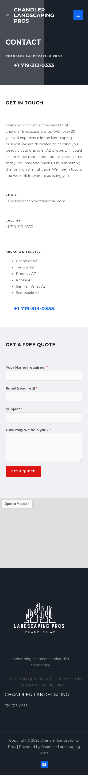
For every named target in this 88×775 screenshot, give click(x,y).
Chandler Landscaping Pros (34, 15)
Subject (14, 409)
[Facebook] (44, 764)
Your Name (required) (27, 367)
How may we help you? (28, 430)
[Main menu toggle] (78, 15)
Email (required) (21, 388)
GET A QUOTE (23, 471)
